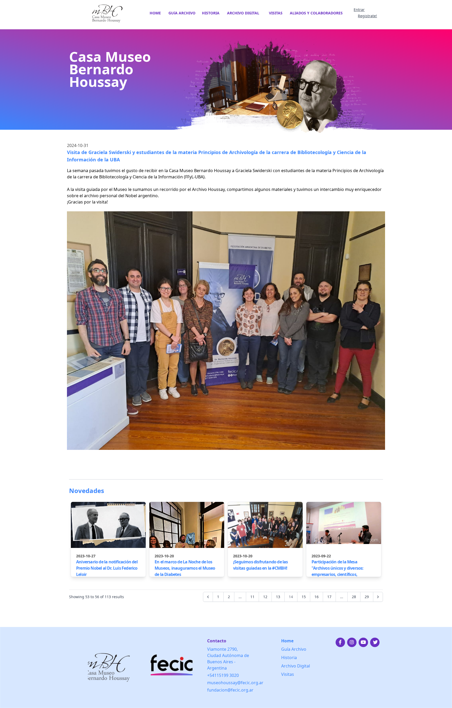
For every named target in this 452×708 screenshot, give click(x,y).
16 (316, 596)
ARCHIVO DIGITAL (243, 12)
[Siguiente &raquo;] (378, 597)
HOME (155, 12)
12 (265, 596)
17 (329, 596)
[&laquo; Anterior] (208, 597)
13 (278, 596)
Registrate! (367, 15)
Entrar (359, 9)
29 (367, 596)
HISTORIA (210, 12)
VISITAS (275, 12)
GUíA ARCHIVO (181, 12)
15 (304, 596)
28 (354, 596)
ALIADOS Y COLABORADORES (316, 12)
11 (252, 596)
